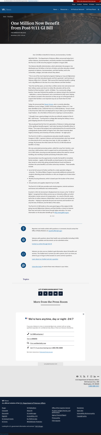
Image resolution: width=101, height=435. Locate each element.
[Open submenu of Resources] (68, 9)
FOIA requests (56, 421)
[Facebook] (40, 293)
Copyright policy (82, 416)
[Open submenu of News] (58, 9)
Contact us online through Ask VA (42, 244)
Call (37, 334)
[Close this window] (83, 314)
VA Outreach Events (7, 419)
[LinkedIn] (55, 293)
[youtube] (77, 376)
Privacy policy (56, 418)
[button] (98, 10)
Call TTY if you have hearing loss (46, 348)
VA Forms (4, 422)
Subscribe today (37, 267)
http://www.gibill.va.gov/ (61, 213)
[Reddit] (50, 293)
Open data (80, 411)
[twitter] (81, 376)
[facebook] (88, 376)
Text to (32, 339)
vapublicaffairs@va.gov (55, 231)
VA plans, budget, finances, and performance (61, 411)
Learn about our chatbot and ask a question (45, 259)
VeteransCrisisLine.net (46, 352)
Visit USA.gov (39, 426)
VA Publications (31, 408)
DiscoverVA (5, 413)
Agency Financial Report (59, 415)
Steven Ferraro (48, 104)
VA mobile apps (31, 413)
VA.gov (4, 408)
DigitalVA (4, 416)
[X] (45, 293)
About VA (29, 411)
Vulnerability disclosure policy (86, 413)
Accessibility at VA (32, 416)
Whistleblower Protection (34, 422)
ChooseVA (5, 411)
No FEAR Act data (32, 419)
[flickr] (98, 376)
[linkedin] (95, 376)
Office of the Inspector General (61, 408)
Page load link (4, 434)
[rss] (84, 376)
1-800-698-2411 (93, 386)
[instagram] (91, 376)
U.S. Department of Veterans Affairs (32, 403)
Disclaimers (80, 408)
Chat (38, 343)
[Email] (60, 293)
